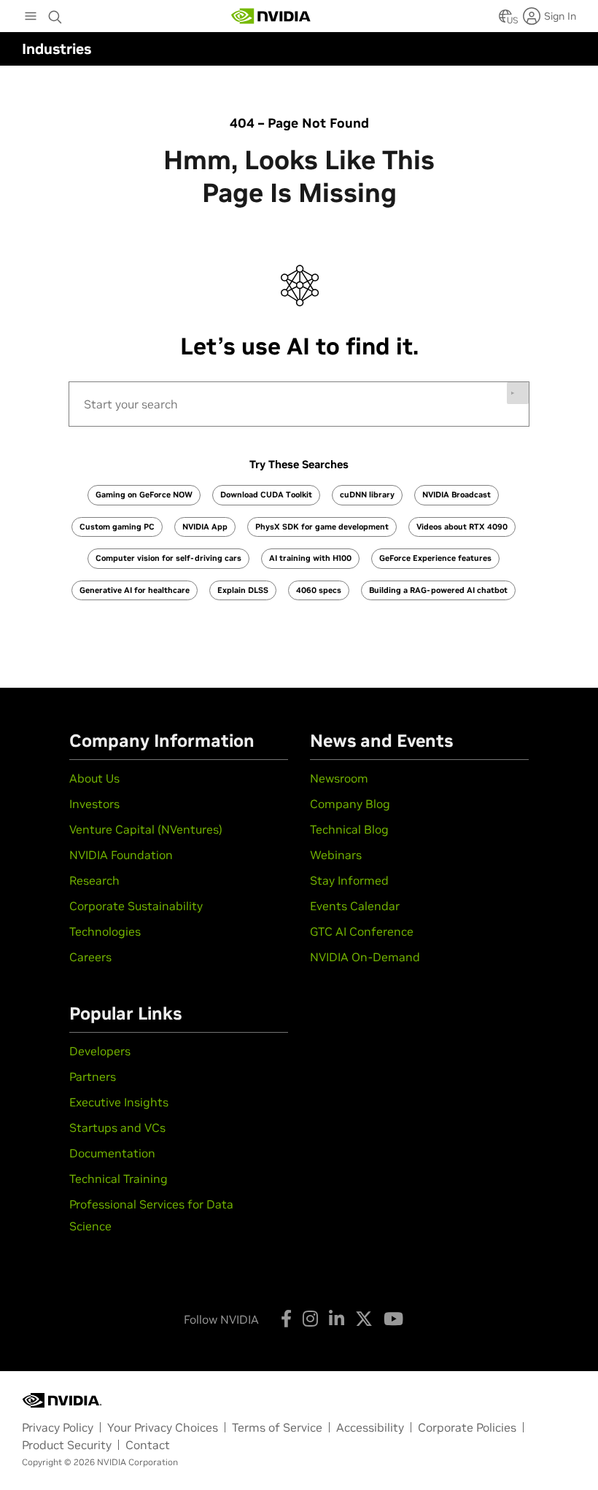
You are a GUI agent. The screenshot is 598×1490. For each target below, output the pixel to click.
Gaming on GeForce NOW (144, 494)
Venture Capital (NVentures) (145, 829)
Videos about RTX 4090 (462, 526)
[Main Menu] (30, 17)
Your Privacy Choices (162, 1427)
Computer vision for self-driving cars (168, 558)
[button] (505, 20)
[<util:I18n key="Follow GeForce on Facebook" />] (286, 1318)
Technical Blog (349, 829)
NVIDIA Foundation (121, 854)
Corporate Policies (467, 1427)
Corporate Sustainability (136, 906)
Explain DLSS (242, 590)
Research (94, 880)
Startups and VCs (117, 1127)
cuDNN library (367, 494)
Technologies (105, 931)
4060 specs (318, 590)
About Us (94, 778)
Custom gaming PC (117, 526)
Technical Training (118, 1178)
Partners (92, 1076)
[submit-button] (518, 393)
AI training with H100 (310, 558)
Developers (100, 1051)
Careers (90, 957)
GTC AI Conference (361, 931)
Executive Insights (118, 1102)
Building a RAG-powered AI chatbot (438, 590)
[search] (299, 404)
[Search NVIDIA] (55, 13)
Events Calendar (355, 906)
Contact (147, 1444)
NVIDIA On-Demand (365, 957)
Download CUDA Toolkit (266, 494)
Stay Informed (349, 880)
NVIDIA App (205, 526)
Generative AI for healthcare (134, 590)
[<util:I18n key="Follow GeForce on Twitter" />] (364, 1318)
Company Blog (350, 803)
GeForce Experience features (435, 558)
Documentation (112, 1153)
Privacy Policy (57, 1427)
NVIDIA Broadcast (456, 494)
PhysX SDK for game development (322, 526)
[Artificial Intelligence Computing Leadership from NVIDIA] (271, 16)
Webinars (336, 854)
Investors (94, 803)
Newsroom (339, 778)
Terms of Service (277, 1427)
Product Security (67, 1444)
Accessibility (370, 1427)
